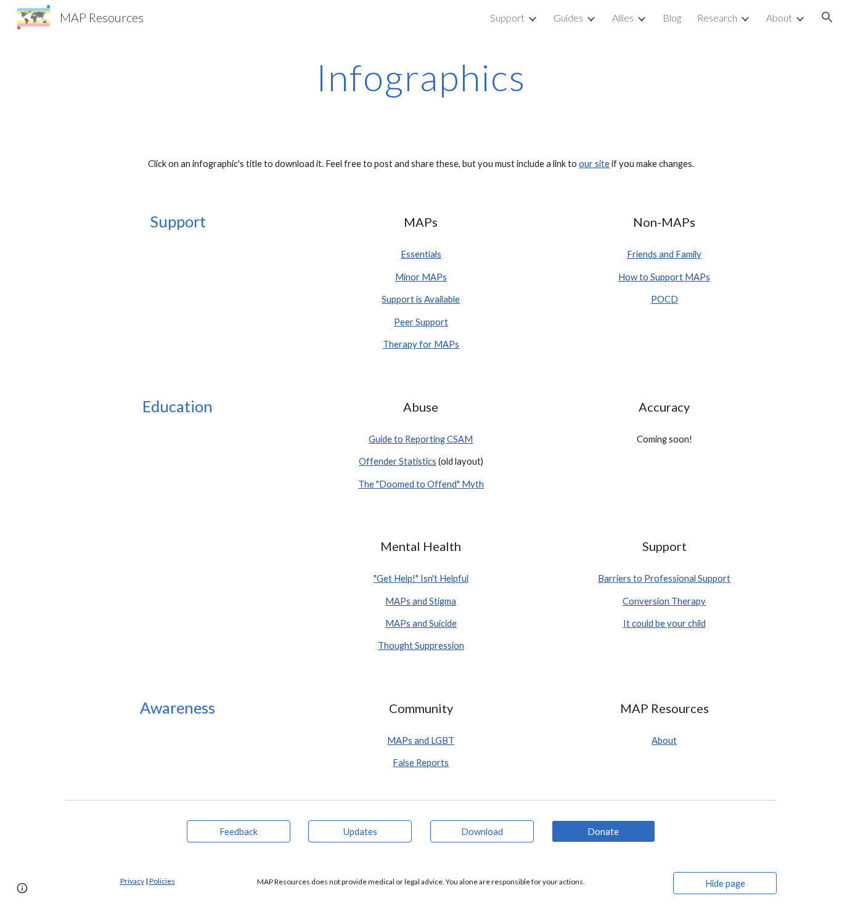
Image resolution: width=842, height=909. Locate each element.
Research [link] (717, 17)
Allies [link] (623, 17)
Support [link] (507, 17)
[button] (827, 17)
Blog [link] (672, 17)
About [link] (779, 17)
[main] (421, 77)
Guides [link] (568, 17)
